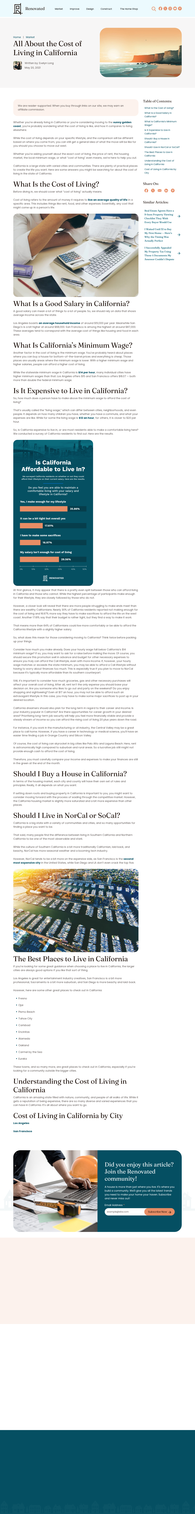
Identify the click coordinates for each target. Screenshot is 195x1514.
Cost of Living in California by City (160, 171)
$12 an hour (86, 418)
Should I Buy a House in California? (156, 140)
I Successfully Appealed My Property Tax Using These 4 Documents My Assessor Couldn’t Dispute (159, 253)
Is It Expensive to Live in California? (157, 131)
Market (59, 9)
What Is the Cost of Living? (159, 108)
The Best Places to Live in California (158, 154)
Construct (106, 9)
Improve (74, 9)
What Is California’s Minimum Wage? (160, 123)
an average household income (59, 323)
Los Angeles (21, 1123)
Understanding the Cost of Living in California (159, 162)
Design (90, 9)
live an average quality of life (107, 200)
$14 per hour (86, 372)
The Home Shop (129, 9)
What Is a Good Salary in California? (158, 114)
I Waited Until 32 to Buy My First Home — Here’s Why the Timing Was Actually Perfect (158, 235)
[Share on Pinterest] (173, 190)
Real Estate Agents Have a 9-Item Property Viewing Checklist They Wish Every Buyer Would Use (159, 216)
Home (17, 37)
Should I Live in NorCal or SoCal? (162, 147)
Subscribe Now (157, 1212)
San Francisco (22, 1131)
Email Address (115, 1205)
